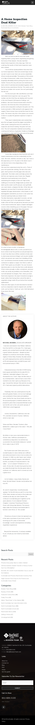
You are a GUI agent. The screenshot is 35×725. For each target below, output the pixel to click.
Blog (3, 665)
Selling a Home (5, 614)
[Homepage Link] (13, 637)
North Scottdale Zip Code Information (12, 603)
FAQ (3, 667)
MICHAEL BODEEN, (17, 343)
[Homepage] (5, 2)
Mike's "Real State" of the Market (11, 600)
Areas (3, 669)
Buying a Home (5, 592)
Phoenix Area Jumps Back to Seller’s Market (14, 563)
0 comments (15, 27)
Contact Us (5, 663)
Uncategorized (5, 617)
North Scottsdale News (8, 606)
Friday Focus (5, 597)
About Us (4, 661)
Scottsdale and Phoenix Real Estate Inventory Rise (16, 575)
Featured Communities (8, 594)
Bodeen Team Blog (27, 26)
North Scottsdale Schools (9, 609)
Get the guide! (6, 672)
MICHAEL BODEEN (8, 26)
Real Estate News (6, 27)
